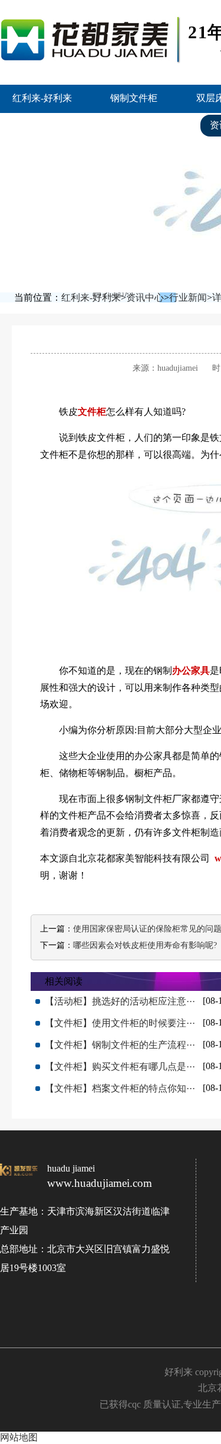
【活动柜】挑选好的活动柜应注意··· (120, 1001)
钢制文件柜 (133, 98)
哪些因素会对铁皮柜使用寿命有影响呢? (145, 945)
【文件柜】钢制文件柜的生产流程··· (120, 1045)
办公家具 (191, 671)
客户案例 (152, 125)
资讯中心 (145, 297)
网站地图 (19, 1437)
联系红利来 (43, 153)
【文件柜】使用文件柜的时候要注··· (120, 1023)
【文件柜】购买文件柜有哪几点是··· (120, 1067)
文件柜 (92, 412)
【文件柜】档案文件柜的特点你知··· (120, 1088)
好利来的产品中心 (57, 125)
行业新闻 (188, 297)
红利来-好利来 (42, 98)
